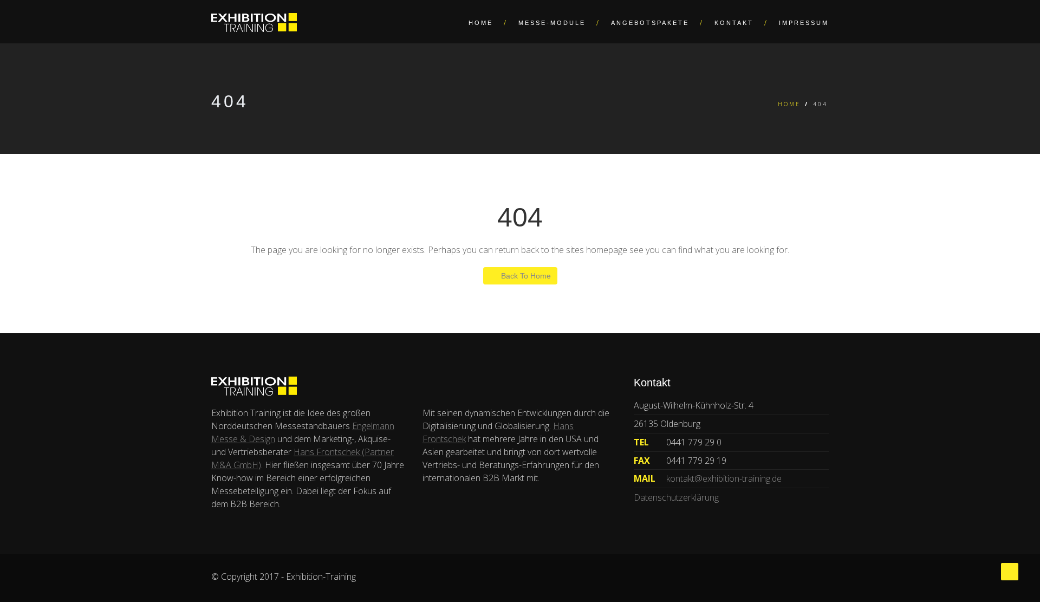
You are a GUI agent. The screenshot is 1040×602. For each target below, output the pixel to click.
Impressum (804, 23)
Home (481, 23)
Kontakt (733, 23)
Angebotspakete (650, 23)
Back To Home (526, 275)
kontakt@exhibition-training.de (724, 478)
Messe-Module (552, 23)
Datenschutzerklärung (676, 497)
